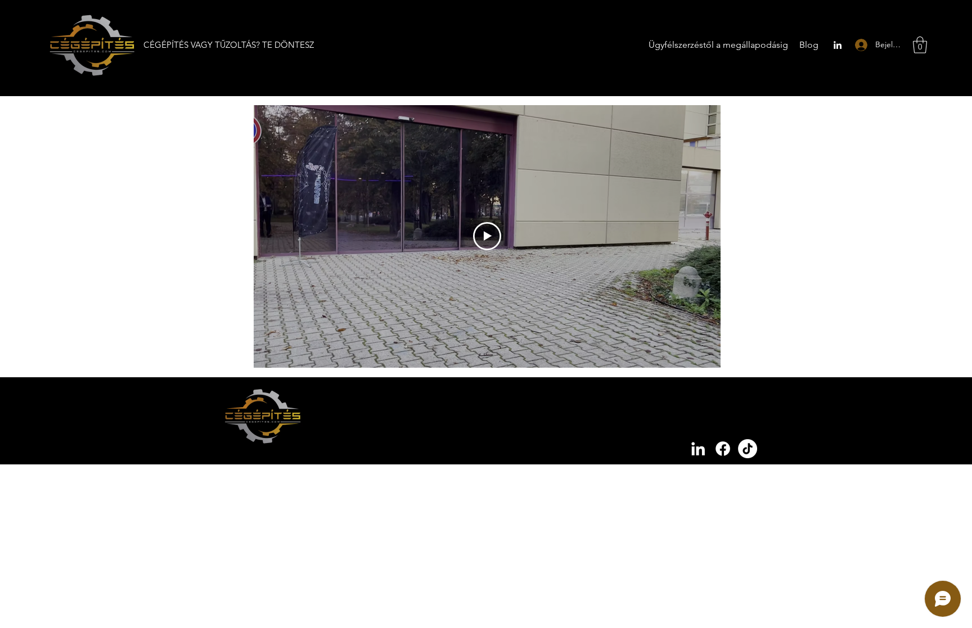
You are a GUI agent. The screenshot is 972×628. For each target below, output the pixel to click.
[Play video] (487, 236)
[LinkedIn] (837, 45)
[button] (920, 45)
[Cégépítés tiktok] (747, 448)
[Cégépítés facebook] (722, 448)
